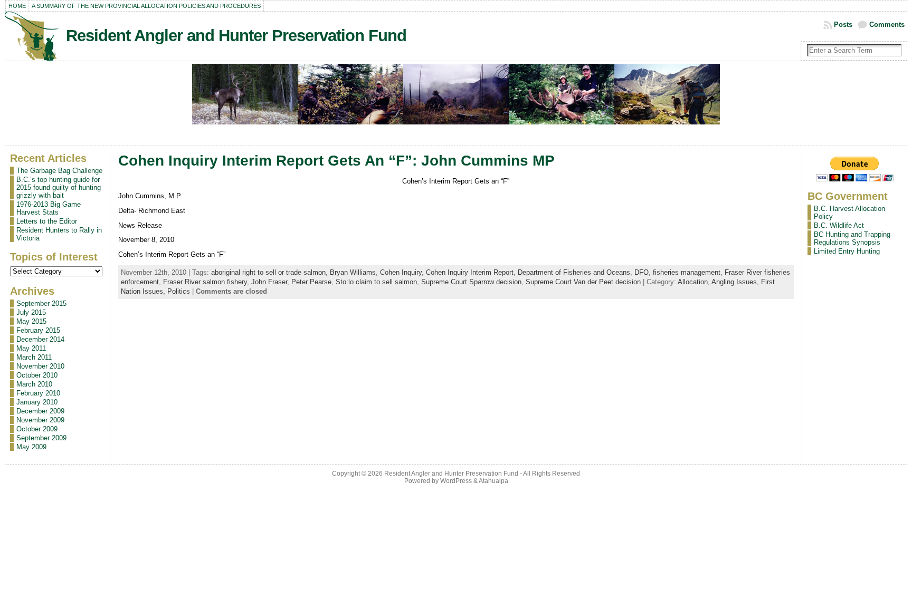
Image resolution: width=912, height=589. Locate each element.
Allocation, (694, 282)
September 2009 (41, 438)
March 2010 (34, 384)
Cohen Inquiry (401, 272)
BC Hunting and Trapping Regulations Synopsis (852, 238)
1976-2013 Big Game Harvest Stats (48, 208)
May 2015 (31, 321)
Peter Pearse (311, 282)
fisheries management (686, 272)
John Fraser (269, 282)
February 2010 (38, 393)
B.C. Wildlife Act (839, 225)
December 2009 (40, 411)
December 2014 (40, 339)
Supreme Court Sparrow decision (471, 282)
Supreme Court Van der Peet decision (583, 282)
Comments (887, 24)
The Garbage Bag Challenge (59, 171)
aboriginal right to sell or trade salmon (268, 272)
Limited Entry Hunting (847, 251)
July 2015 (31, 312)
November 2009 (40, 420)
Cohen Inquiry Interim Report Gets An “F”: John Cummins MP (336, 160)
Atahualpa (493, 481)
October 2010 (37, 375)
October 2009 (37, 429)
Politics (178, 291)
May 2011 (31, 348)
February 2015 (38, 330)
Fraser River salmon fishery (205, 282)
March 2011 (34, 357)
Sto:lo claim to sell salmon (376, 282)
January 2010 (37, 402)
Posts (843, 24)
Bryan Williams (353, 272)
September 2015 (41, 303)
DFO (641, 272)
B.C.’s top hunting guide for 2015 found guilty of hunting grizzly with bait (58, 187)
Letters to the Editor (46, 221)
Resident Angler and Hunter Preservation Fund (236, 35)
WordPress (456, 481)
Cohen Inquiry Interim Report (470, 272)
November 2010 (40, 366)
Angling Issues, (736, 282)
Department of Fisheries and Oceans (574, 272)
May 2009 (31, 447)
